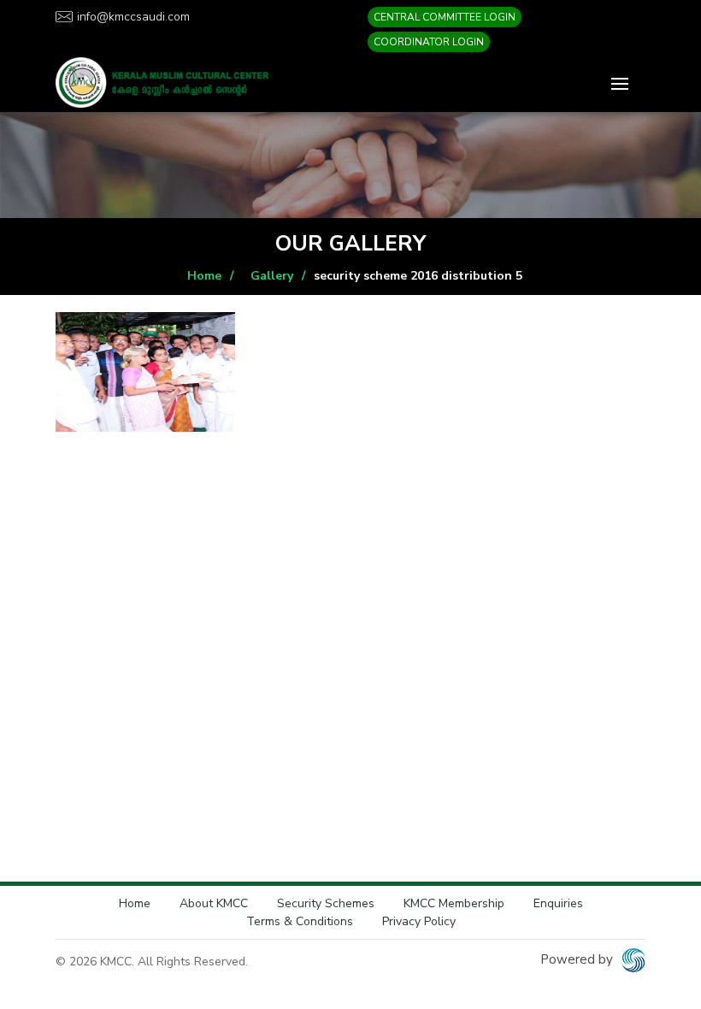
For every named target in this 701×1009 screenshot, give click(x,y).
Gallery (271, 276)
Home (204, 276)
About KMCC (214, 903)
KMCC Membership (454, 903)
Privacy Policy (419, 921)
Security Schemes (325, 903)
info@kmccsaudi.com (133, 17)
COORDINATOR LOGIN (429, 42)
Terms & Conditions (299, 921)
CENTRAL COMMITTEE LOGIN (444, 17)
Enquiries (558, 903)
